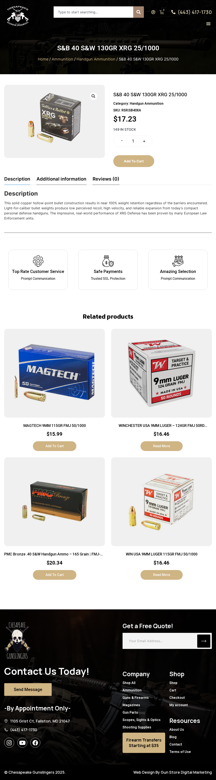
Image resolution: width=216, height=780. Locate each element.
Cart (172, 690)
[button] (208, 23)
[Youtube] (22, 743)
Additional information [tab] (61, 179)
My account (178, 705)
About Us (176, 730)
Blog (173, 737)
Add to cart (134, 161)
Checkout (177, 698)
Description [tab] (17, 179)
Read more (161, 446)
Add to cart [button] (55, 446)
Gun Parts (130, 712)
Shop (173, 683)
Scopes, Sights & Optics (142, 720)
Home (43, 59)
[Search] (138, 12)
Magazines (131, 705)
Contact (175, 744)
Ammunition (62, 59)
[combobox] (93, 12)
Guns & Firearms (136, 698)
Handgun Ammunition (96, 59)
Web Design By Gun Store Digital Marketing (172, 772)
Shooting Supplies (137, 727)
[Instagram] (9, 743)
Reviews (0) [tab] (106, 179)
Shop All (129, 683)
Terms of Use (180, 752)
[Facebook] (35, 743)
